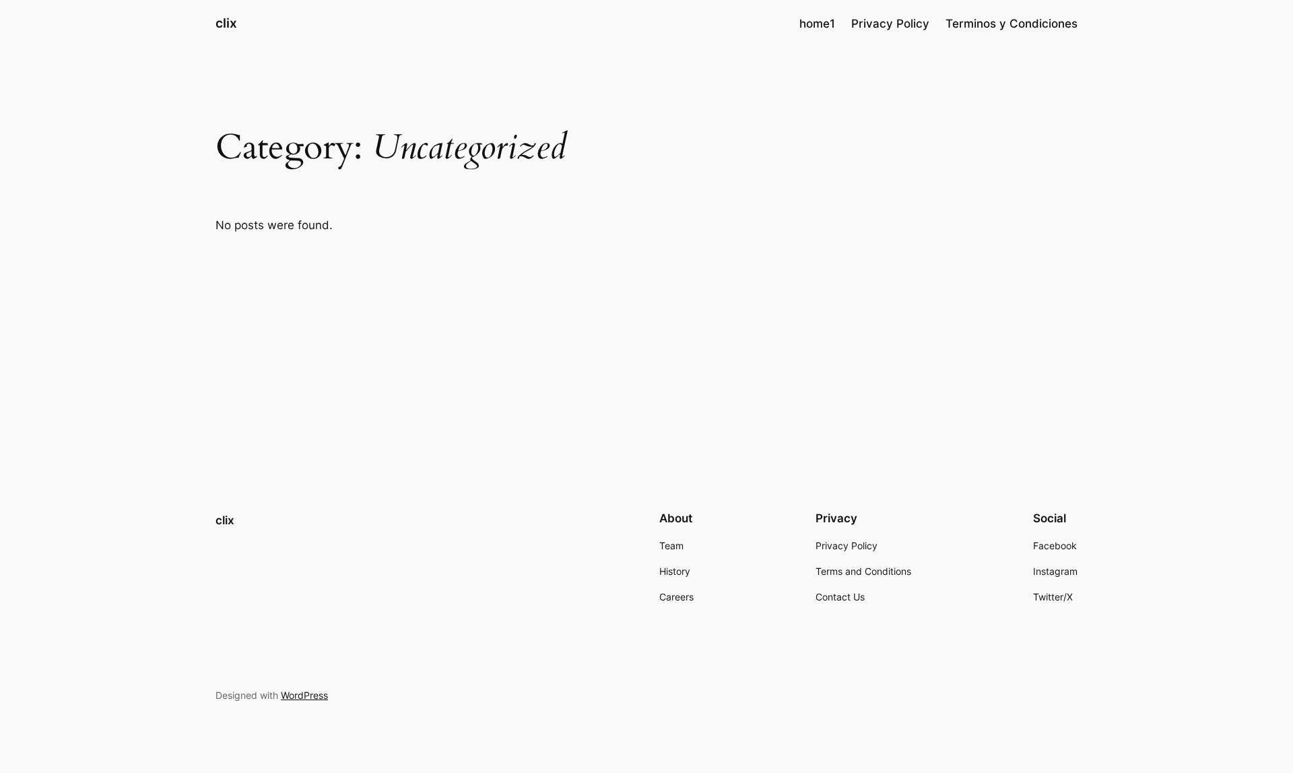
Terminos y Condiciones (1012, 23)
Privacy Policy (890, 23)
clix (226, 23)
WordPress (304, 695)
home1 (817, 23)
